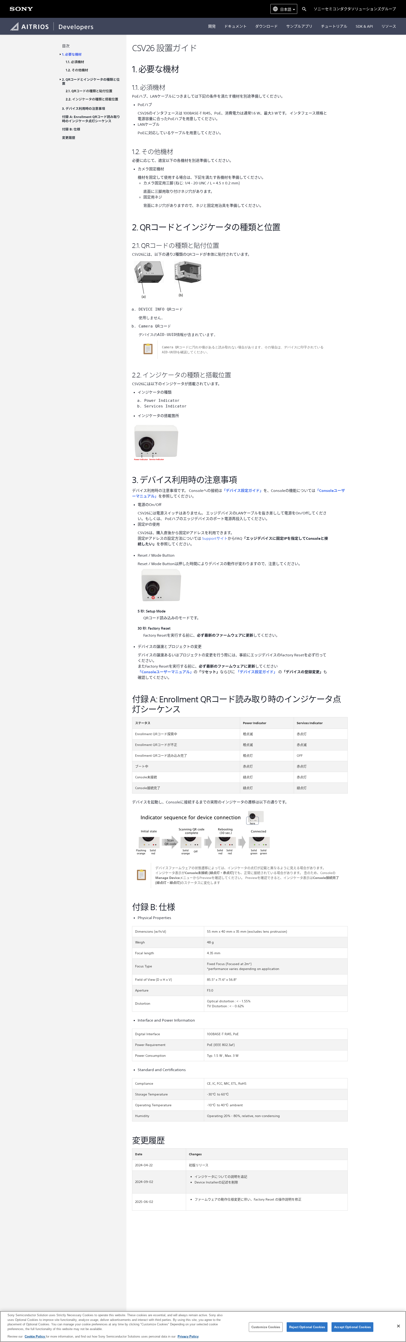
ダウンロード (266, 26)
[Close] (398, 1326)
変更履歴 (68, 138)
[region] (203, 1326)
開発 (212, 26)
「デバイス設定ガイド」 (242, 490)
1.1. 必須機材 (75, 62)
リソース (388, 26)
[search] (303, 9)
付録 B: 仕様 (71, 129)
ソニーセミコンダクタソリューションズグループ (355, 9)
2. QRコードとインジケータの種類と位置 (91, 82)
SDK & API (364, 26)
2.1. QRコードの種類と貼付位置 (89, 91)
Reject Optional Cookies (307, 1327)
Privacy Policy (188, 1336)
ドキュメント (235, 26)
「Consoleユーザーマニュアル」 (166, 671)
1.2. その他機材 (77, 70)
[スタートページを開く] (21, 9)
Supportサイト (215, 538)
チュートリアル (334, 26)
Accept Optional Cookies (352, 1327)
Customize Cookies (265, 1327)
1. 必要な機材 (72, 55)
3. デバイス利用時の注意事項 (83, 109)
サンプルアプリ (299, 26)
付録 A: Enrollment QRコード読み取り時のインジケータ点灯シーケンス (91, 119)
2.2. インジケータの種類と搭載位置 (92, 99)
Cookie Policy (35, 1336)
